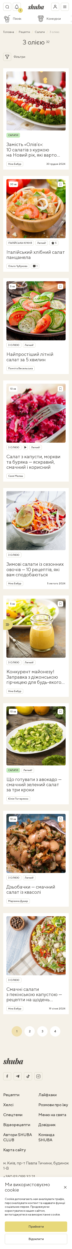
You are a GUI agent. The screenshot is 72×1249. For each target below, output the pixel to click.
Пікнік (17, 18)
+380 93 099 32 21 (19, 1176)
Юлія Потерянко (18, 798)
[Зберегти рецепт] (60, 184)
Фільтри (19, 57)
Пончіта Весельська (20, 368)
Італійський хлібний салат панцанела (35, 254)
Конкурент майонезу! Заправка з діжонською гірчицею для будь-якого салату (33, 677)
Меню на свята (52, 1114)
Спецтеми (12, 1114)
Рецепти (25, 32)
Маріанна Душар (18, 901)
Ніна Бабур (14, 164)
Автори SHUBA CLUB (17, 1137)
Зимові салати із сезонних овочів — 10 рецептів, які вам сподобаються (35, 569)
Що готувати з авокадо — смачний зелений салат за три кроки (34, 784)
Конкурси (53, 18)
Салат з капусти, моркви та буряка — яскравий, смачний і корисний (33, 462)
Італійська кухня (20, 243)
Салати (40, 32)
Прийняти (36, 1226)
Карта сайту (14, 1149)
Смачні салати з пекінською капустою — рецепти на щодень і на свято (34, 994)
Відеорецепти (16, 1124)
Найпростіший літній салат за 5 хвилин (29, 356)
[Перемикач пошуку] (7, 7)
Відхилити (36, 1239)
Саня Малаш (15, 476)
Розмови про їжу (53, 1104)
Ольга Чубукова (17, 266)
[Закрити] (65, 1187)
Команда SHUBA (46, 1137)
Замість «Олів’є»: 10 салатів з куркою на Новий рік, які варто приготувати (31, 149)
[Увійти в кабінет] (55, 7)
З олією (14, 345)
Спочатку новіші (47, 57)
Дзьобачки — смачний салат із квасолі (30, 889)
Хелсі (8, 1104)
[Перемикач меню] (65, 7)
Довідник (47, 1124)
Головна (9, 32)
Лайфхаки (47, 1094)
